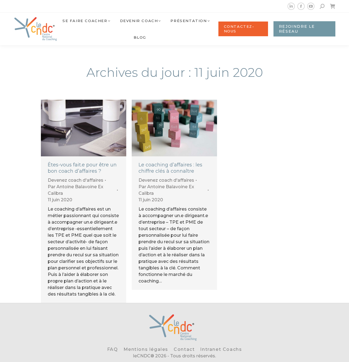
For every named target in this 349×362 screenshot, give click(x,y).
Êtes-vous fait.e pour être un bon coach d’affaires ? (82, 168)
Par (75, 190)
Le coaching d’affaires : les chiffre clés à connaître (170, 168)
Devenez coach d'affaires (75, 180)
